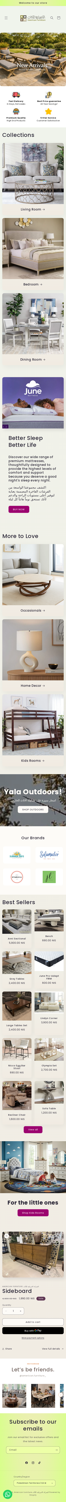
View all (33, 1129)
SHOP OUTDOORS (33, 809)
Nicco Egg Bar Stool (16, 1067)
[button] (6, 18)
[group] (14, 1396)
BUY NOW (19, 509)
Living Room (31, 210)
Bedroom (31, 285)
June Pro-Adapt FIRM (49, 977)
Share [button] (8, 1348)
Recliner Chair (17, 1115)
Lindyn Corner (49, 1018)
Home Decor (31, 686)
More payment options (33, 1338)
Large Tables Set (16, 1025)
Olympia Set (49, 1065)
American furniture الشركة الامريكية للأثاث (31, 1492)
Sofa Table (49, 1108)
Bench (49, 936)
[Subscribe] (56, 1450)
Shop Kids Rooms (33, 1212)
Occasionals (31, 611)
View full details (51, 1348)
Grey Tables (17, 978)
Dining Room (31, 360)
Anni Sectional (17, 938)
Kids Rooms (31, 761)
